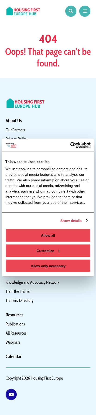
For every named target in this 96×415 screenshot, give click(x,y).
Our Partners (15, 129)
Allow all (48, 235)
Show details (71, 220)
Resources (14, 315)
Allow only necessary (48, 266)
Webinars (13, 342)
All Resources (16, 333)
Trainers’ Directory (20, 300)
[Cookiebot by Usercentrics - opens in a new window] (70, 145)
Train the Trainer (18, 291)
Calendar (13, 356)
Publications (15, 324)
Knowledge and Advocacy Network (32, 282)
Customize (45, 250)
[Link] (11, 394)
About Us (14, 120)
